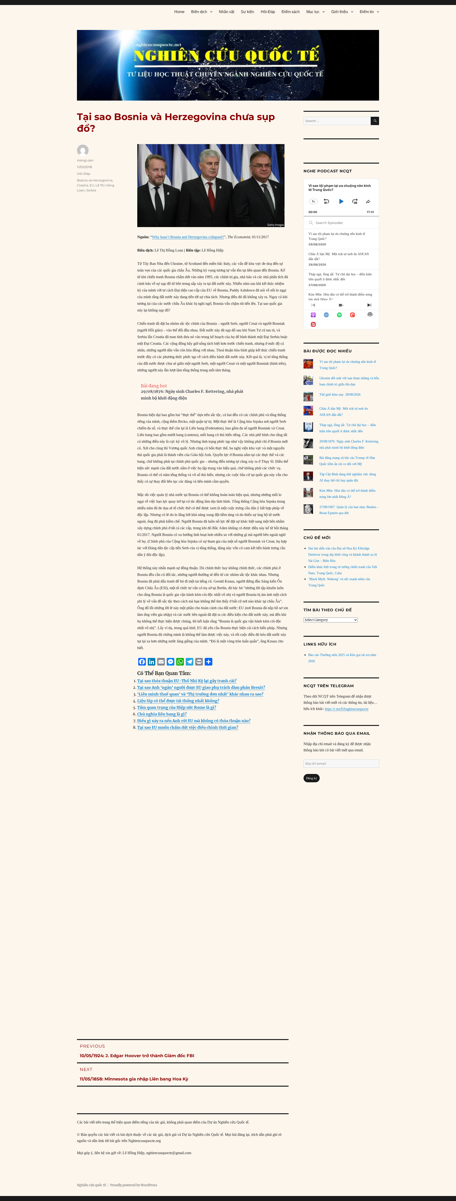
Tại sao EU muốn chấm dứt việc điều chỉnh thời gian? (187, 727)
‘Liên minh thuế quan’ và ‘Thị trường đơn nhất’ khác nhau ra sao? (200, 694)
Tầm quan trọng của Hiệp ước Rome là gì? (176, 707)
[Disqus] (183, 830)
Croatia (82, 185)
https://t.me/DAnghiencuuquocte (346, 709)
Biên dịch (199, 12)
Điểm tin (367, 12)
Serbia (91, 190)
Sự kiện (247, 12)
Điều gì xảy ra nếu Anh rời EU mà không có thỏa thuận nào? (194, 720)
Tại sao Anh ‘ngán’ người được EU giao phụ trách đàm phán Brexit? (201, 687)
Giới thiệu (339, 12)
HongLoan (85, 160)
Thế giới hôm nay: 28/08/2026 (340, 394)
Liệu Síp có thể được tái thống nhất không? (178, 700)
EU (92, 185)
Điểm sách (291, 12)
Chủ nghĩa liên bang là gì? (162, 714)
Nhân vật (226, 12)
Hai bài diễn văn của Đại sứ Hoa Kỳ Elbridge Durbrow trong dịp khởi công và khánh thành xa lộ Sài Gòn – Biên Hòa (342, 555)
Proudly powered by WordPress (133, 1185)
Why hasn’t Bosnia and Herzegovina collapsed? (188, 237)
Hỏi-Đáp (268, 12)
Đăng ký (311, 778)
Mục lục (312, 12)
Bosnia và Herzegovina (95, 180)
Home (179, 12)
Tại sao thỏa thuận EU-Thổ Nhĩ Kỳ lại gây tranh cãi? (187, 680)
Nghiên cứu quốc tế (91, 1185)
